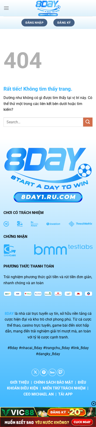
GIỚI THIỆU (19, 382)
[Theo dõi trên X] (35, 372)
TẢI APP (65, 394)
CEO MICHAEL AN (39, 394)
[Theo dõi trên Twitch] (61, 372)
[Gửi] (88, 122)
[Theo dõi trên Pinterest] (44, 372)
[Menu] (6, 8)
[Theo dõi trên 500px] (52, 372)
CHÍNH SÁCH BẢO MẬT (53, 382)
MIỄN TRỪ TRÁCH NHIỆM (64, 388)
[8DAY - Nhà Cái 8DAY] (48, 8)
